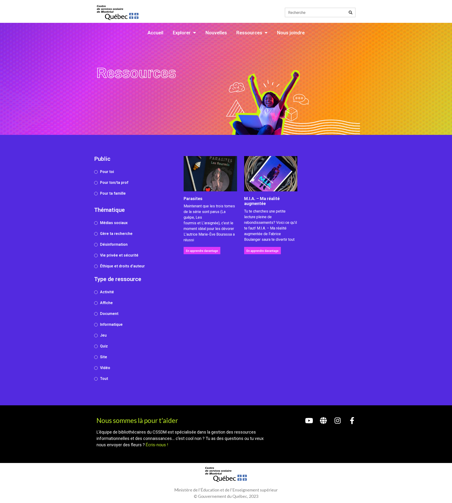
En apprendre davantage (202, 251)
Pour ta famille (113, 193)
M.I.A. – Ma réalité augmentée (262, 201)
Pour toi (107, 171)
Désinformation (114, 244)
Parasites (193, 198)
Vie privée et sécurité (119, 255)
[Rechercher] (350, 12)
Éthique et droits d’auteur (122, 266)
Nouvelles (216, 33)
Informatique (111, 324)
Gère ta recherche (116, 233)
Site (103, 357)
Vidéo (105, 368)
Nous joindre (291, 33)
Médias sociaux (114, 223)
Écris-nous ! (157, 444)
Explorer (182, 33)
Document (109, 313)
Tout (104, 378)
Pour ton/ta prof (114, 182)
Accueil (155, 33)
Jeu (103, 335)
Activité (107, 292)
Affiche (106, 303)
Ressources (249, 33)
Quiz (104, 346)
